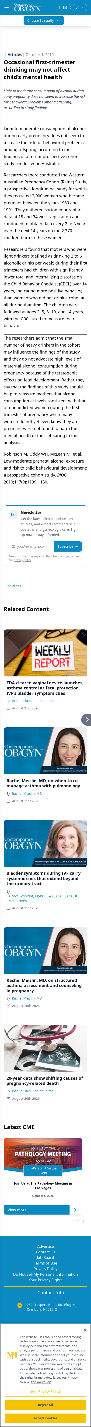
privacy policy (22, 560)
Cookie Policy (41, 1382)
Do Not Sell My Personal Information (45, 1274)
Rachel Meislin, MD (27, 793)
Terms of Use (45, 1263)
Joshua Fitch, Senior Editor (32, 701)
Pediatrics (13, 586)
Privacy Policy (45, 1268)
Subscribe (65, 546)
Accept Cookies (45, 1418)
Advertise (45, 1246)
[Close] (85, 1330)
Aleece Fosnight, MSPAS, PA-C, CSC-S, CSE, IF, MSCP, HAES (43, 898)
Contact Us (45, 1252)
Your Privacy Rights (46, 1279)
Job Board (45, 1257)
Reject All (45, 1405)
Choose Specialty (40, 20)
